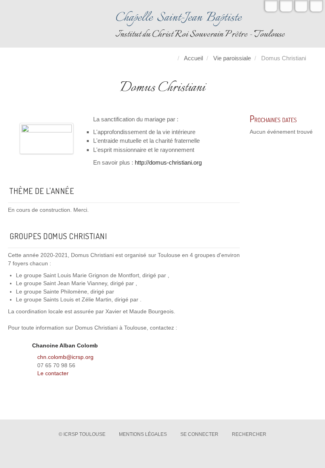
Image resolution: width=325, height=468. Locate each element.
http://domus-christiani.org (168, 162)
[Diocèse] (316, 6)
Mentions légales (143, 434)
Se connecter (199, 434)
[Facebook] (286, 6)
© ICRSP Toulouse (82, 434)
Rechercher (249, 434)
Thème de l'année (42, 191)
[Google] (301, 6)
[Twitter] (271, 6)
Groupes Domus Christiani (58, 236)
